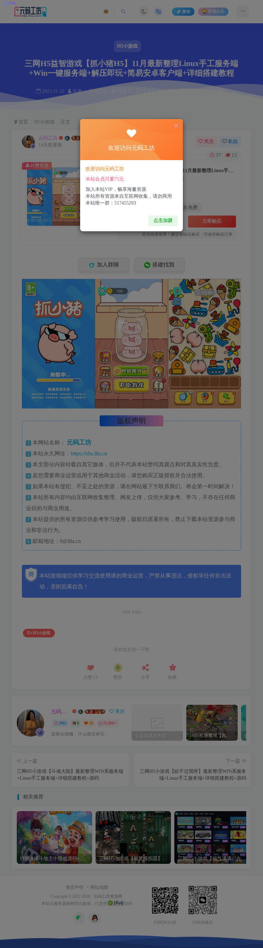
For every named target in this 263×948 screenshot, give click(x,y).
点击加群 (163, 220)
